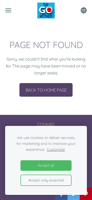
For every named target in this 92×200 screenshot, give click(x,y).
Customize (56, 149)
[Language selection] (84, 10)
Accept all (46, 165)
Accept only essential (46, 180)
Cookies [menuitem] (46, 124)
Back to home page (46, 90)
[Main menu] (8, 10)
